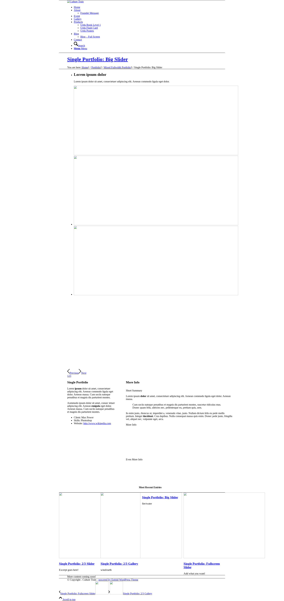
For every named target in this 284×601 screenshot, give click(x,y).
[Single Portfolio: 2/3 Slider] (99, 557)
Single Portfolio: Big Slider (97, 59)
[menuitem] (153, 7)
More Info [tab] (131, 424)
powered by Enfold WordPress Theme (118, 579)
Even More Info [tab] (134, 459)
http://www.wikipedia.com (97, 423)
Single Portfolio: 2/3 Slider (77, 563)
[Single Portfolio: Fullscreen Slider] (224, 557)
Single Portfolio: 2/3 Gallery (119, 563)
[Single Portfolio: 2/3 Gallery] (141, 557)
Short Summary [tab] (134, 390)
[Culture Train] (75, 1)
